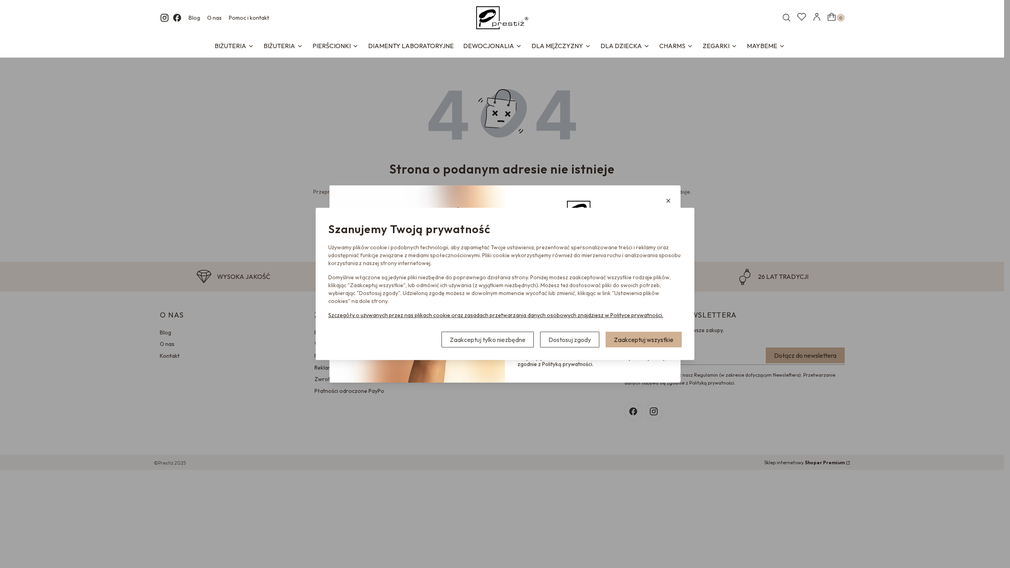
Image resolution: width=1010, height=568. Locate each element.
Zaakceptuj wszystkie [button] (643, 340)
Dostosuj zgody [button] (569, 340)
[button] (668, 201)
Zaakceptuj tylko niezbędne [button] (488, 340)
